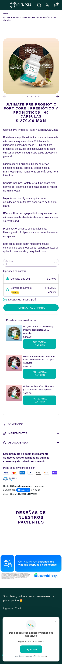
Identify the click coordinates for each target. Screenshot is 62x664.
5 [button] (38, 96)
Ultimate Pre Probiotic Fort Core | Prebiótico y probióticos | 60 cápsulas (29, 18)
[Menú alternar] (5, 5)
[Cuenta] (47, 3)
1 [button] (23, 96)
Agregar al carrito (40, 344)
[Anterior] (4, 96)
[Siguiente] (57, 96)
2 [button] (27, 96)
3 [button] (31, 96)
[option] (31, 66)
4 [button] (35, 96)
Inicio (5, 14)
